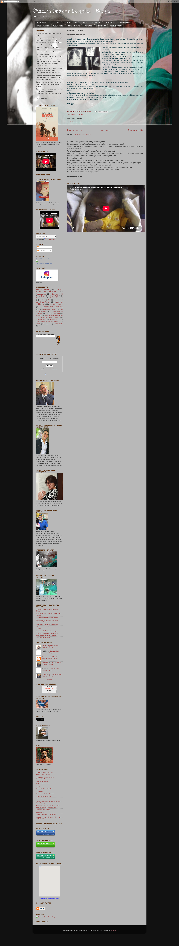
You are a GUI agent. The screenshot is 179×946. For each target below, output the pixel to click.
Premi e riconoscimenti (53, 313)
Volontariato (58, 324)
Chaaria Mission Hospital (42, 259)
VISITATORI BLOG (73, 26)
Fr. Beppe (45, 663)
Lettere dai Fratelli (49, 309)
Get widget (49, 679)
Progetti (38, 315)
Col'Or (38, 786)
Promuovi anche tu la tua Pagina (44, 263)
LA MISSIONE (54, 22)
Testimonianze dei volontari (47, 322)
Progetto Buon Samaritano (54, 315)
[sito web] (45, 835)
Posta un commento (76, 122)
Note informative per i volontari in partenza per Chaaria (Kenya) (47, 634)
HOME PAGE (41, 22)
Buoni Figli (54, 296)
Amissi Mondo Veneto (43, 775)
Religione (53, 319)
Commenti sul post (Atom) (82, 134)
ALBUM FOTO (58, 26)
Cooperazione (40, 298)
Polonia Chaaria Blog (43, 809)
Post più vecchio (135, 130)
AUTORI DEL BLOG (70, 22)
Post (40, 247)
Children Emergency (43, 784)
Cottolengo (39, 791)
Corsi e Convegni (56, 298)
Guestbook (56, 300)
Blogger (113, 930)
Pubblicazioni (40, 319)
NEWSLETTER (125, 22)
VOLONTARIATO (110, 22)
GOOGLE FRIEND (116, 26)
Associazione (41, 294)
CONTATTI (84, 22)
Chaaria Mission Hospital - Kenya (71, 10)
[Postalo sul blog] (101, 112)
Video (47, 324)
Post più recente (74, 130)
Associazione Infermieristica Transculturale (45, 778)
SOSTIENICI (87, 26)
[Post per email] (95, 111)
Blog (42, 296)
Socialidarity (40, 812)
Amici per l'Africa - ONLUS (44, 772)
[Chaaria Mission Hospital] (37, 261)
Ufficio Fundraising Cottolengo (46, 814)
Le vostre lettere (56, 304)
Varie (38, 324)
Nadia (44, 645)
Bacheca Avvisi (57, 294)
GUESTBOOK (101, 26)
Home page (105, 130)
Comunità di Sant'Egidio (44, 789)
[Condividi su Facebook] (105, 112)
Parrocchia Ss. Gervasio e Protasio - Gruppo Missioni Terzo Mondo (48, 806)
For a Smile (40, 799)
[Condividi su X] (103, 112)
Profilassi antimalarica (43, 637)
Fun (49, 300)
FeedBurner (54, 369)
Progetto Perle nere (49, 317)
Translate (51, 239)
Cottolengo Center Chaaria (45, 794)
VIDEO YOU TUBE (42, 26)
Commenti (42, 250)
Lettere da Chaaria (77, 114)
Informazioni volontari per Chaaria (47, 624)
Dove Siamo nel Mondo (43, 796)
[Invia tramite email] (99, 112)
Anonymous (46, 657)
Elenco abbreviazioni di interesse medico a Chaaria (47, 621)
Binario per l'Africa (42, 781)
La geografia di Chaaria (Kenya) (46, 631)
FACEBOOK (96, 22)
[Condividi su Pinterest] (107, 112)
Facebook (42, 300)
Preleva (49, 692)
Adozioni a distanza (43, 289)
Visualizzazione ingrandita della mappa (49, 898)
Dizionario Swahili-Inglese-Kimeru (47, 617)
